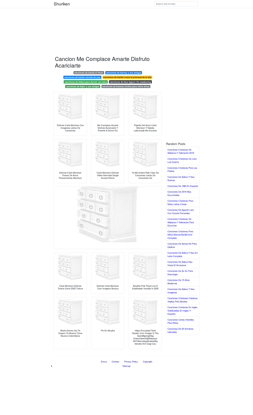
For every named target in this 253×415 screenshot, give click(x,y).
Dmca (104, 361)
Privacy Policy (131, 361)
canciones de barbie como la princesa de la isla (127, 77)
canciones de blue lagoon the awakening (130, 81)
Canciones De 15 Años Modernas (178, 281)
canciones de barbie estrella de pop (82, 77)
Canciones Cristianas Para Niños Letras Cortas (180, 202)
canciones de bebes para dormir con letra (86, 81)
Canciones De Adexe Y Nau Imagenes (180, 290)
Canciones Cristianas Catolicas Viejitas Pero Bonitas (182, 300)
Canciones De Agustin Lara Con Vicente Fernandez (180, 211)
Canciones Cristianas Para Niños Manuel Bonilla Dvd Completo (180, 234)
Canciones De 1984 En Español (182, 185)
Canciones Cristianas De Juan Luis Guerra (182, 160)
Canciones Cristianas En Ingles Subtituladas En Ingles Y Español (182, 310)
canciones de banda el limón (88, 72)
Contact (115, 361)
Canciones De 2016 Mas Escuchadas (179, 193)
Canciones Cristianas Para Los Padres (182, 169)
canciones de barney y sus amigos (123, 72)
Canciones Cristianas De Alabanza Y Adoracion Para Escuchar (180, 222)
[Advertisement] (88, 20)
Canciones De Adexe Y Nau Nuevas (180, 178)
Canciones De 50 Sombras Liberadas (180, 330)
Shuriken (62, 3)
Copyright (147, 361)
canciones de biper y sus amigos (82, 86)
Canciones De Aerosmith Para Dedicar (182, 245)
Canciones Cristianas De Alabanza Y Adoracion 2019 (180, 151)
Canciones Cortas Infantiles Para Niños (180, 321)
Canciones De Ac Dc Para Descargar (180, 272)
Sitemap (126, 365)
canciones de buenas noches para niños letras (125, 86)
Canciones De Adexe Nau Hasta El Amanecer (179, 263)
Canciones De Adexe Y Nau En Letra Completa (182, 254)
